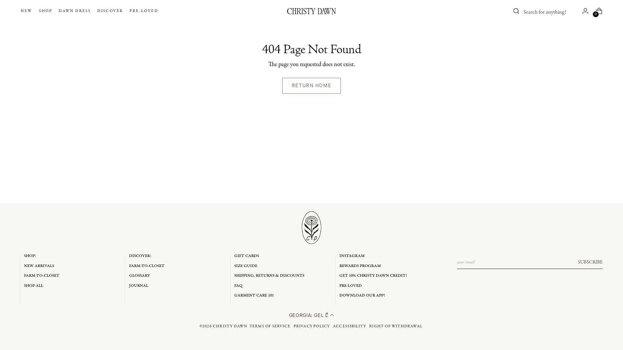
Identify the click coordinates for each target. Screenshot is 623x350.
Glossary (139, 275)
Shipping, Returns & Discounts (269, 275)
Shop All (33, 285)
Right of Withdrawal (395, 326)
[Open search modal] (516, 11)
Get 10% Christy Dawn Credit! (373, 275)
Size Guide (245, 266)
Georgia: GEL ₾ (309, 315)
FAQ (238, 285)
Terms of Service (270, 326)
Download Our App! (362, 295)
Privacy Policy (312, 326)
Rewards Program (360, 266)
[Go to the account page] (585, 11)
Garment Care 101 (254, 295)
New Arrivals (39, 266)
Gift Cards (246, 256)
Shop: (30, 256)
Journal (138, 285)
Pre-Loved (350, 285)
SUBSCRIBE (590, 262)
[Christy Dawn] (311, 11)
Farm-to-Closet (41, 275)
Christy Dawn (230, 326)
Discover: (140, 256)
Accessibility (349, 326)
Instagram (352, 256)
